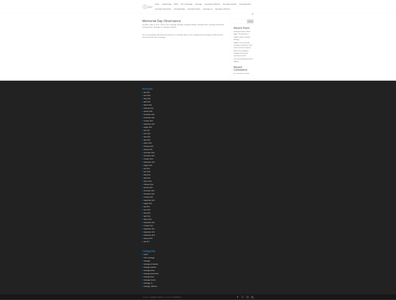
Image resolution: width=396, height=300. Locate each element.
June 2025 (147, 133)
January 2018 (148, 238)
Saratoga (198, 4)
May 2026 (147, 99)
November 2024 (149, 156)
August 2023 (148, 203)
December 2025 (149, 114)
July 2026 (147, 92)
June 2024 (147, 172)
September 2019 (149, 232)
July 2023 (147, 206)
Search (250, 21)
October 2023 (148, 197)
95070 (176, 4)
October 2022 (148, 226)
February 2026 (148, 108)
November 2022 (149, 222)
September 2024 (149, 162)
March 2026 (148, 105)
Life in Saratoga (186, 4)
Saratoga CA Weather (212, 4)
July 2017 (147, 241)
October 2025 (148, 121)
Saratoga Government (163, 9)
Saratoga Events (245, 4)
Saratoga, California (222, 9)
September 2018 (149, 235)
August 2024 (148, 165)
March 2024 (148, 181)
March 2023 (148, 219)
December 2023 (149, 191)
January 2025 (148, 149)
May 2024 (147, 175)
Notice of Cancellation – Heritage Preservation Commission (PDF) (242, 53)
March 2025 (148, 143)
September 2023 (149, 200)
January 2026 (148, 111)
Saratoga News (179, 9)
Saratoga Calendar (230, 4)
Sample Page (166, 4)
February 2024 (148, 184)
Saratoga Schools (194, 9)
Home (157, 4)
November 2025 (149, 118)
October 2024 (148, 159)
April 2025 (147, 140)
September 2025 (149, 124)
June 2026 (147, 95)
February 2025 (148, 146)
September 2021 (149, 229)
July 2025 (147, 130)
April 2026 (147, 102)
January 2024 (148, 187)
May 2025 (147, 137)
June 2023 (147, 210)
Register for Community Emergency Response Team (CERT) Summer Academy (243, 45)
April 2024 (147, 178)
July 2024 (147, 168)
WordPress (177, 297)
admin (146, 25)
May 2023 (147, 213)
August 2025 (148, 127)
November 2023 (149, 194)
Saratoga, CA (207, 9)
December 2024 (149, 153)
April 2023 (147, 216)
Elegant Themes (157, 297)
